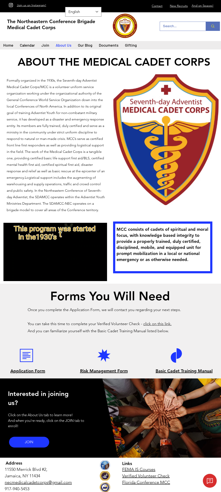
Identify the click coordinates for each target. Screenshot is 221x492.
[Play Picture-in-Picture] (94, 275)
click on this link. (157, 323)
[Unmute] (16, 275)
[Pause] (9, 275)
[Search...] (213, 26)
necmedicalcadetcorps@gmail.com (38, 482)
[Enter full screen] (101, 275)
